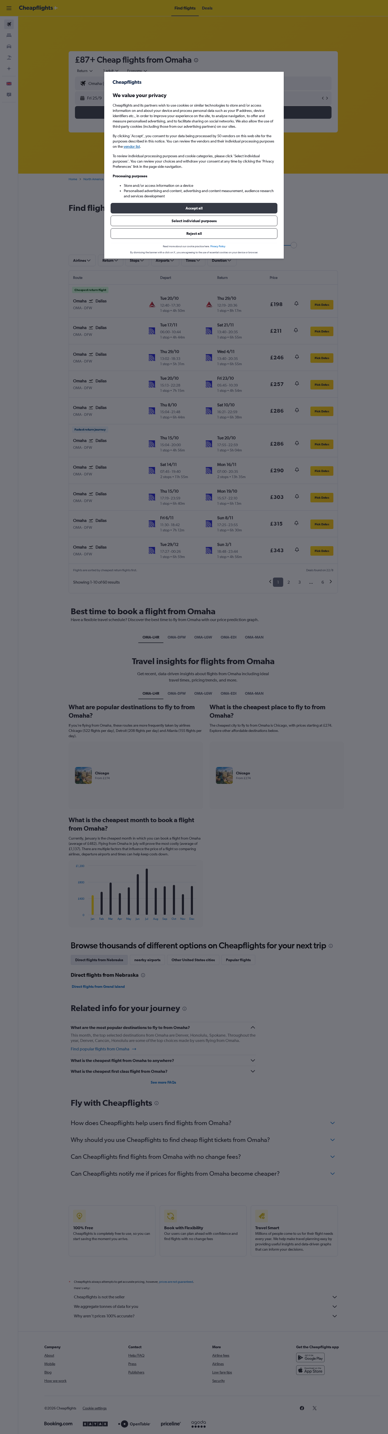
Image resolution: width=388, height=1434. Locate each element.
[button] (194, 208)
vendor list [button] (132, 146)
